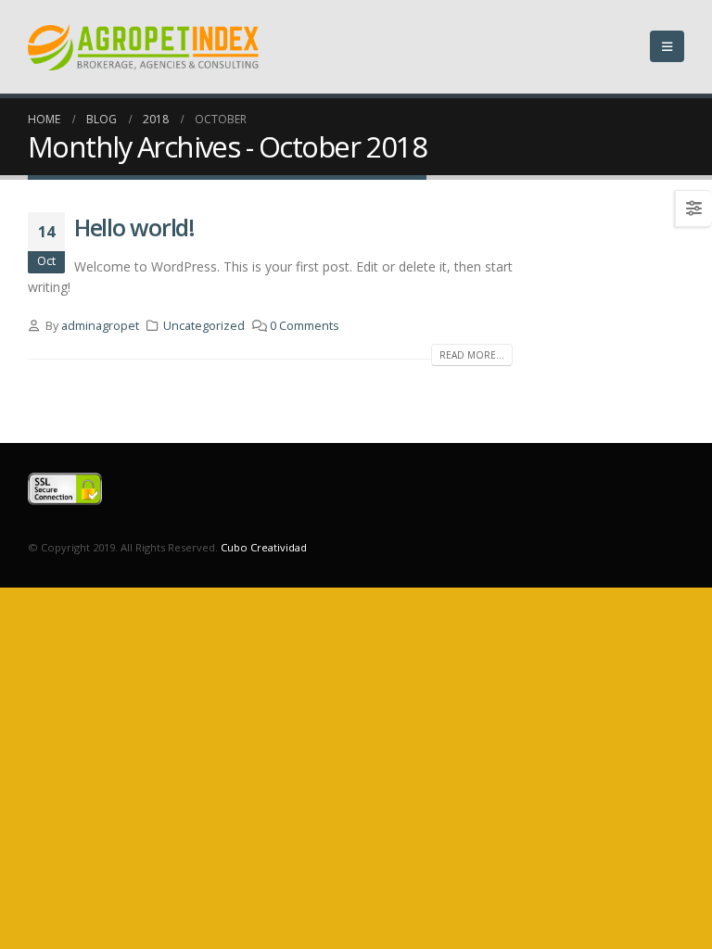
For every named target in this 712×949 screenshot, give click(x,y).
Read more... (471, 354)
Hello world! (134, 227)
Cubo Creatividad (264, 547)
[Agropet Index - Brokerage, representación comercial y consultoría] (144, 46)
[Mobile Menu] (667, 46)
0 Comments (304, 326)
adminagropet (100, 326)
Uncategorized (204, 326)
